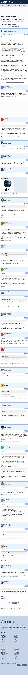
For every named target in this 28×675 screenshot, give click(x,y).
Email (2, 637)
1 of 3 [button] (10, 26)
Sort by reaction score (19, 21)
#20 (26, 487)
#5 (26, 159)
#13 (26, 338)
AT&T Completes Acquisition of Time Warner (15, 82)
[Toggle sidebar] (26, 5)
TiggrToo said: (4, 253)
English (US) (24, 664)
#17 (26, 408)
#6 (26, 173)
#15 (26, 373)
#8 (26, 226)
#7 (26, 203)
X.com (4, 637)
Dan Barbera (3, 652)
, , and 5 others (11, 136)
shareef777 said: (5, 391)
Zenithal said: (4, 506)
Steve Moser (3, 656)
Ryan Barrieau (16, 652)
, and (9, 96)
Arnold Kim (3, 635)
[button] (1, 2)
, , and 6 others (13, 343)
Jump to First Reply (9, 34)
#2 (26, 90)
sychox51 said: (4, 126)
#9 (26, 250)
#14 (26, 353)
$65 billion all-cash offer (5, 79)
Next (14, 26)
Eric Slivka (16, 635)
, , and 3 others (11, 378)
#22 (26, 528)
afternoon (7, 42)
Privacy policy (3, 663)
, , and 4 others (11, 193)
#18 (26, 430)
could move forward (19, 44)
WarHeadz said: (5, 229)
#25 (26, 586)
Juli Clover (2, 639)
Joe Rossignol (16, 639)
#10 (26, 273)
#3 (26, 123)
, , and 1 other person (13, 217)
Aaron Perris (16, 656)
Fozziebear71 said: (5, 589)
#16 (26, 388)
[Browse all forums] (23, 5)
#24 (26, 570)
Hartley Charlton (3, 648)
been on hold (19, 69)
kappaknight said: (5, 299)
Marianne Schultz (17, 648)
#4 (26, 146)
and (6, 240)
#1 (26, 34)
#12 (26, 317)
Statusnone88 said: (5, 531)
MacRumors (4, 21)
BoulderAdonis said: (5, 356)
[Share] (25, 34)
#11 (26, 296)
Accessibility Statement (11, 663)
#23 (26, 549)
